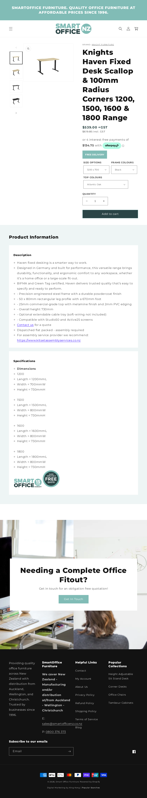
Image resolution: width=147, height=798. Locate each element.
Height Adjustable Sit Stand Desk (120, 676)
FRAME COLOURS (122, 162)
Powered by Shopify (90, 782)
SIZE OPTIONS (92, 162)
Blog (78, 727)
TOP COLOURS (92, 177)
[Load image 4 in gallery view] (16, 101)
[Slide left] (16, 48)
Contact (80, 670)
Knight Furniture (103, 44)
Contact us (25, 325)
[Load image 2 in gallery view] (16, 72)
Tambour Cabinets (120, 702)
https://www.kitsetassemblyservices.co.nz (49, 340)
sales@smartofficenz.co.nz (62, 723)
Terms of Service (86, 719)
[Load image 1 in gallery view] (16, 58)
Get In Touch (73, 599)
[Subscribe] (69, 751)
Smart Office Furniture (67, 782)
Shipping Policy (86, 711)
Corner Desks (117, 686)
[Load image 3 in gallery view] (16, 86)
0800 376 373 (56, 732)
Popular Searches (91, 788)
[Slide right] (16, 113)
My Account (83, 678)
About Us (81, 686)
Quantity (89, 193)
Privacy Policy (84, 694)
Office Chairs (117, 694)
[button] (11, 29)
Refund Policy (84, 703)
